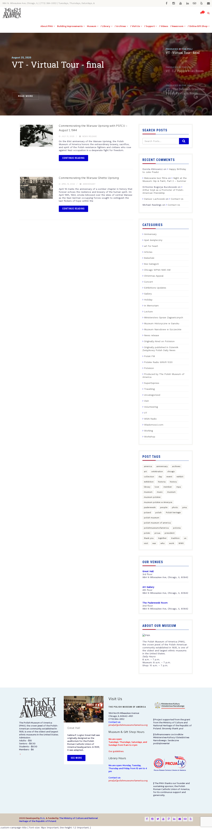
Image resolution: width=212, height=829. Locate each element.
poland (147, 512)
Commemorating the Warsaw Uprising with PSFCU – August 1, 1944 (93, 128)
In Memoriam (151, 305)
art (145, 471)
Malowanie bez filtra (155, 178)
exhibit (180, 476)
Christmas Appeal (153, 275)
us (185, 538)
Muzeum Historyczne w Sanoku (161, 323)
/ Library (105, 26)
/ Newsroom (176, 26)
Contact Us (177, 199)
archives (176, 466)
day (160, 476)
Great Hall (73, 728)
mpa (178, 487)
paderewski (150, 507)
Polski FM (149, 356)
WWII (181, 543)
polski (147, 533)
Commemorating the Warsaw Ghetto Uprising (89, 178)
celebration (157, 471)
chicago (171, 471)
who (162, 543)
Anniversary (89, 184)
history (173, 482)
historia (161, 482)
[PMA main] (11, 13)
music (160, 492)
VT (145, 412)
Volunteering (151, 406)
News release (89, 136)
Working (148, 430)
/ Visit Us (135, 26)
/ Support (149, 26)
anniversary (162, 466)
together (162, 538)
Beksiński (149, 258)
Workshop (149, 436)
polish (158, 512)
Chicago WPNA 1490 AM (157, 270)
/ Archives (120, 26)
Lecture (148, 311)
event (169, 476)
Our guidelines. (116, 751)
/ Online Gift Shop (197, 26)
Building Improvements (70, 26)
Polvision (149, 368)
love (157, 487)
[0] (199, 13)
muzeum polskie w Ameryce (158, 502)
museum (148, 492)
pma (184, 507)
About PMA (46, 26)
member (167, 487)
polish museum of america (157, 523)
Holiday (148, 299)
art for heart (151, 246)
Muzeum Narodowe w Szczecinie (162, 329)
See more (76, 758)
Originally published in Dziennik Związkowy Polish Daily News (160, 349)
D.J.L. (42, 818)
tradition (175, 538)
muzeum (171, 492)
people (163, 507)
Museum (91, 26)
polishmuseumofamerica (156, 528)
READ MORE (25, 96)
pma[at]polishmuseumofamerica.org (128, 725)
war (154, 543)
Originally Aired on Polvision (159, 341)
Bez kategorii (151, 264)
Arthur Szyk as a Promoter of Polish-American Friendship (163, 191)
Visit (146, 401)
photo (175, 507)
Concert (148, 281)
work (171, 543)
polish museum (151, 517)
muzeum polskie (152, 497)
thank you (149, 538)
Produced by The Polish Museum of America (163, 375)
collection (149, 476)
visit (146, 543)
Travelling (149, 389)
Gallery (148, 293)
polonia (177, 528)
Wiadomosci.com (153, 424)
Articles (148, 252)
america (148, 466)
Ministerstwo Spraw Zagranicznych (163, 317)
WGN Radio (150, 418)
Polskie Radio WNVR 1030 (158, 362)
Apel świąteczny (153, 240)
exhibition (149, 482)
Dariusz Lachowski (154, 199)
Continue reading (73, 158)
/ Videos (163, 26)
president (169, 533)
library (147, 487)
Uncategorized (152, 395)
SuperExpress (151, 383)
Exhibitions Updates (155, 287)
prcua (157, 533)
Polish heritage (173, 512)
